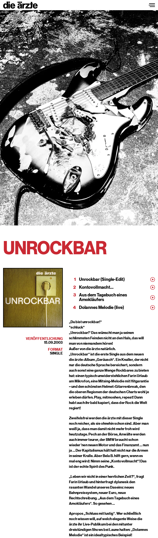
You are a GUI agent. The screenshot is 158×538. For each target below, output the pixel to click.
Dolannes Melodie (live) (101, 307)
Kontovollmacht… (96, 287)
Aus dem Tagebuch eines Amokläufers (103, 297)
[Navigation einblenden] (152, 5)
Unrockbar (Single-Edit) (102, 279)
